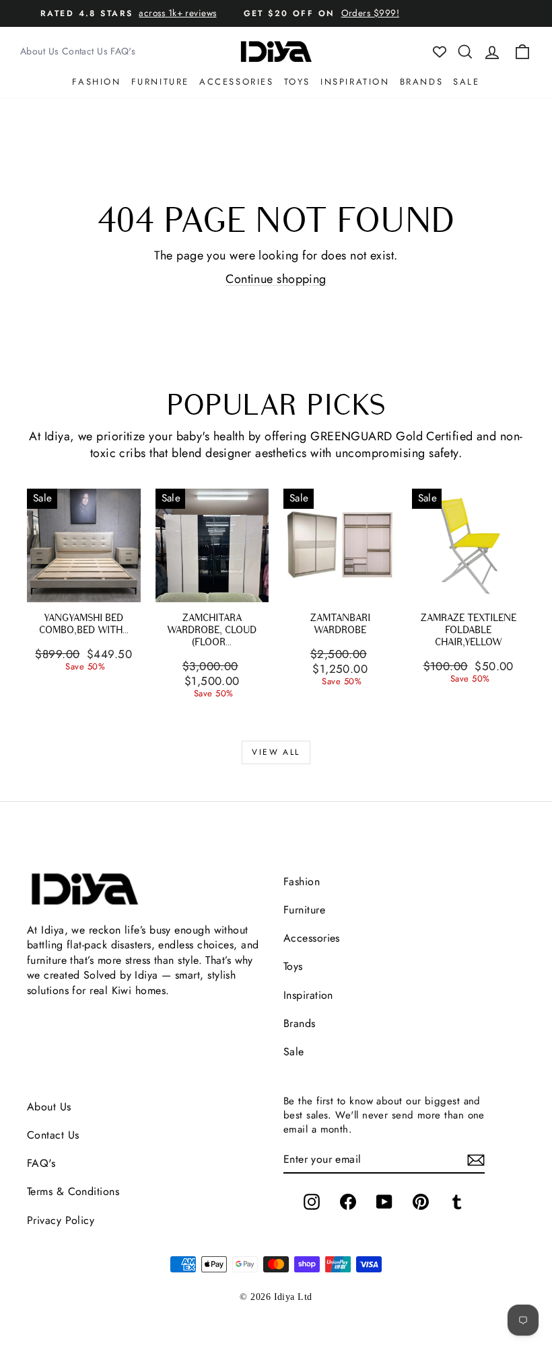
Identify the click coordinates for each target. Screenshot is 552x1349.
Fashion (96, 81)
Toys (297, 81)
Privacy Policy (60, 1220)
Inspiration (355, 81)
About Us (39, 51)
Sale (466, 81)
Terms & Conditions (73, 1191)
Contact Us (85, 51)
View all (276, 752)
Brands (422, 81)
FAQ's (122, 51)
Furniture (160, 81)
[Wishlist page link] (439, 51)
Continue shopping (276, 279)
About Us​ (49, 1106)
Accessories (236, 81)
